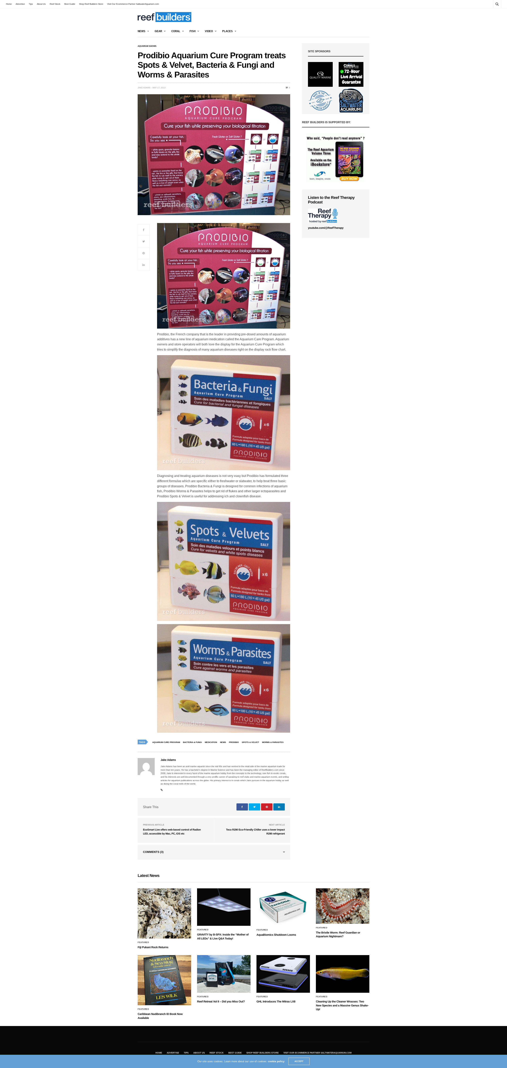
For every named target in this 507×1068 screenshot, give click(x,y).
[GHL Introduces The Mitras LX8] (283, 974)
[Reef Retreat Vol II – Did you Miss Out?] (224, 974)
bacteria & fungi (192, 742)
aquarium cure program (166, 742)
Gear (158, 31)
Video (209, 31)
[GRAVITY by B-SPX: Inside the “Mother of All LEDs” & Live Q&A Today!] (224, 907)
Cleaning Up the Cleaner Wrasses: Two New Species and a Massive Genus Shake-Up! (342, 1005)
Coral (175, 31)
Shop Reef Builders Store (91, 4)
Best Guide (69, 4)
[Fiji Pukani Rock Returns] (164, 913)
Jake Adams (144, 88)
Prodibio (234, 742)
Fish (192, 31)
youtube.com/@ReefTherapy (325, 227)
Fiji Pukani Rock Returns (153, 947)
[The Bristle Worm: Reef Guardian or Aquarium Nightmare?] (342, 906)
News (141, 31)
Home (9, 4)
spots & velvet (250, 742)
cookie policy (276, 1061)
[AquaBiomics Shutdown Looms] (283, 907)
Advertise (20, 4)
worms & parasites (273, 742)
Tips (31, 4)
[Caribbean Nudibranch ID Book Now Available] (164, 980)
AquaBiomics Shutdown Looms (276, 934)
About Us (41, 4)
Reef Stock (55, 4)
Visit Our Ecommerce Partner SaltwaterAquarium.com (133, 4)
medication (211, 742)
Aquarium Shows (147, 46)
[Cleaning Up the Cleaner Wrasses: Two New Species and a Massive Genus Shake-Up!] (342, 974)
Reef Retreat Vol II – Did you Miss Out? (221, 1001)
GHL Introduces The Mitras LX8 (275, 1001)
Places (227, 31)
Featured (143, 942)
